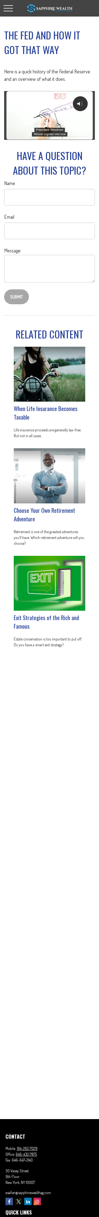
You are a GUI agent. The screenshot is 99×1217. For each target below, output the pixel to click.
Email (9, 217)
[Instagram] (37, 1201)
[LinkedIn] (28, 1201)
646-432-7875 (26, 1154)
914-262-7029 (27, 1148)
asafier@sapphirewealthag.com (28, 1192)
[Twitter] (18, 1201)
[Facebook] (9, 1201)
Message (12, 250)
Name (9, 183)
